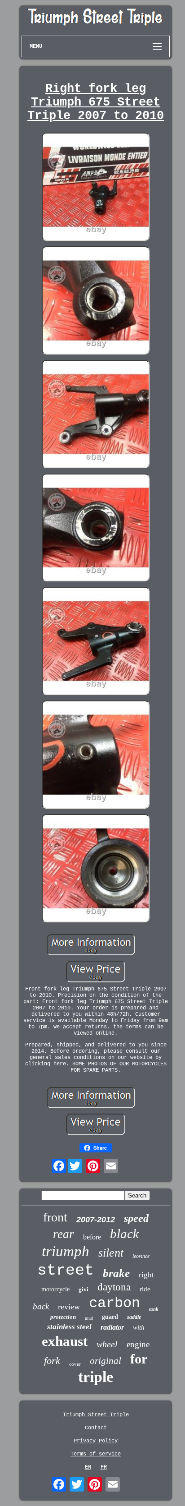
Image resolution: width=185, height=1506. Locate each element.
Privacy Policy (96, 1441)
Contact (96, 1428)
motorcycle (55, 1289)
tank (154, 1309)
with (139, 1327)
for (138, 1358)
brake (116, 1273)
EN (88, 1467)
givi (83, 1289)
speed (136, 1218)
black (124, 1233)
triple (95, 1376)
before (92, 1237)
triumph (65, 1251)
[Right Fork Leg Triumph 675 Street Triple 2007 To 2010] (95, 187)
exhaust (65, 1341)
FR (104, 1467)
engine (138, 1344)
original (105, 1360)
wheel (107, 1344)
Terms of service (95, 1454)
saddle (134, 1317)
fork (52, 1360)
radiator (112, 1327)
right (146, 1275)
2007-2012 (95, 1219)
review (69, 1306)
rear (63, 1234)
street (65, 1271)
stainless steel (69, 1326)
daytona (114, 1287)
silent (110, 1252)
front (55, 1217)
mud (89, 1318)
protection (63, 1316)
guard (110, 1316)
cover (75, 1364)
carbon (114, 1303)
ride (145, 1289)
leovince (141, 1256)
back (41, 1306)
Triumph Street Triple (96, 1415)
